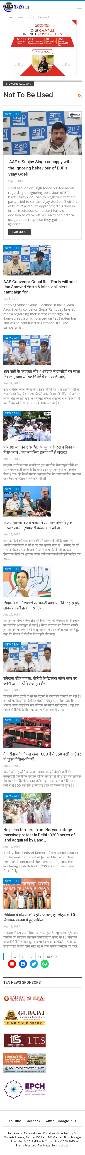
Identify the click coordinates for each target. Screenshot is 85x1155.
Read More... (19, 232)
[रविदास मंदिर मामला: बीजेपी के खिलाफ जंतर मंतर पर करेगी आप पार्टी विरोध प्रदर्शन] (27, 657)
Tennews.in (15, 1133)
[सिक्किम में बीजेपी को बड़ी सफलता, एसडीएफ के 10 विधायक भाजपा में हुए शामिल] (27, 893)
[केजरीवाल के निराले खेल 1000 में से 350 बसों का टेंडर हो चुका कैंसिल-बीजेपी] (27, 732)
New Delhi (12, 114)
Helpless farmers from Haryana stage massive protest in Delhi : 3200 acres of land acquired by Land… (39, 834)
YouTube (15, 1121)
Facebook (32, 1121)
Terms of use (60, 1145)
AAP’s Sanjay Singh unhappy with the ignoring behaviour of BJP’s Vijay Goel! (40, 168)
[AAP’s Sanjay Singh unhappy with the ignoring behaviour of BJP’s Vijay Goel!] (42, 133)
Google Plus (67, 1121)
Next (51, 956)
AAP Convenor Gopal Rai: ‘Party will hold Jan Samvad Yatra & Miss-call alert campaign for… (40, 286)
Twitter (49, 1121)
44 (39, 956)
